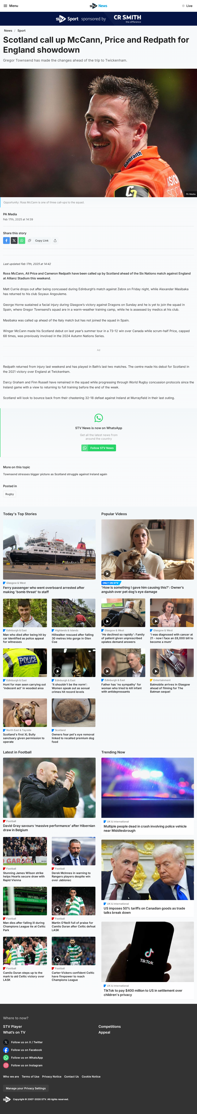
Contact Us (71, 1076)
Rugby (9, 494)
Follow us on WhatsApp (27, 1057)
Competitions (109, 1026)
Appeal (104, 1032)
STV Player (12, 1026)
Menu (13, 6)
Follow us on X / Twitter (27, 1042)
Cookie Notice (91, 1076)
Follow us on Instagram (27, 1065)
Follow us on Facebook (26, 1049)
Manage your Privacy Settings (26, 1088)
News (8, 30)
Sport (22, 30)
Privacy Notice (51, 1076)
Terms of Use (30, 1076)
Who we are (11, 1076)
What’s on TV (14, 1032)
